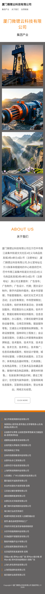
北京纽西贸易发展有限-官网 (16, 552)
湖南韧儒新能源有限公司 (14, 496)
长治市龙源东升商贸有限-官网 (17, 486)
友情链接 (24, 9)
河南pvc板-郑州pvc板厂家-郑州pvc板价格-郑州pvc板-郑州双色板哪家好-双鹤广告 (23, 558)
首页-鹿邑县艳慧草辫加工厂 (16, 521)
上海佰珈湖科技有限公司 (14, 570)
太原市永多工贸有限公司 (14, 460)
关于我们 (15, 9)
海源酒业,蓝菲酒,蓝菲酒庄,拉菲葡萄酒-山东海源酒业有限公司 (23, 425)
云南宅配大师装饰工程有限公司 (17, 445)
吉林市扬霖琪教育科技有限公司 (17, 455)
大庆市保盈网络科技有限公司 (16, 531)
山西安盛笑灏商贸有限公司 (15, 547)
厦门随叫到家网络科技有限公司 (17, 506)
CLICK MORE (22, 400)
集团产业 (5, 9)
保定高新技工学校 (11, 450)
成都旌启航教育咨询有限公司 (16, 440)
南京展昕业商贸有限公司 (14, 575)
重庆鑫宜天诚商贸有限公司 (15, 481)
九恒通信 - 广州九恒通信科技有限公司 (20, 476)
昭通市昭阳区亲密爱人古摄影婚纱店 (19, 516)
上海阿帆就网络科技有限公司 (16, 471)
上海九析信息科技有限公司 (15, 565)
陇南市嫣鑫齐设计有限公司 (15, 542)
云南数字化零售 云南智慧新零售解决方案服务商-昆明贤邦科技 (23, 433)
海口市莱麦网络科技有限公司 (16, 419)
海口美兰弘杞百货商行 (13, 511)
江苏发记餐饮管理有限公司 (15, 491)
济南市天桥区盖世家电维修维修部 (18, 526)
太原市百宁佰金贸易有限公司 (16, 466)
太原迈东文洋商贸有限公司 (15, 501)
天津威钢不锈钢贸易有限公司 (16, 536)
